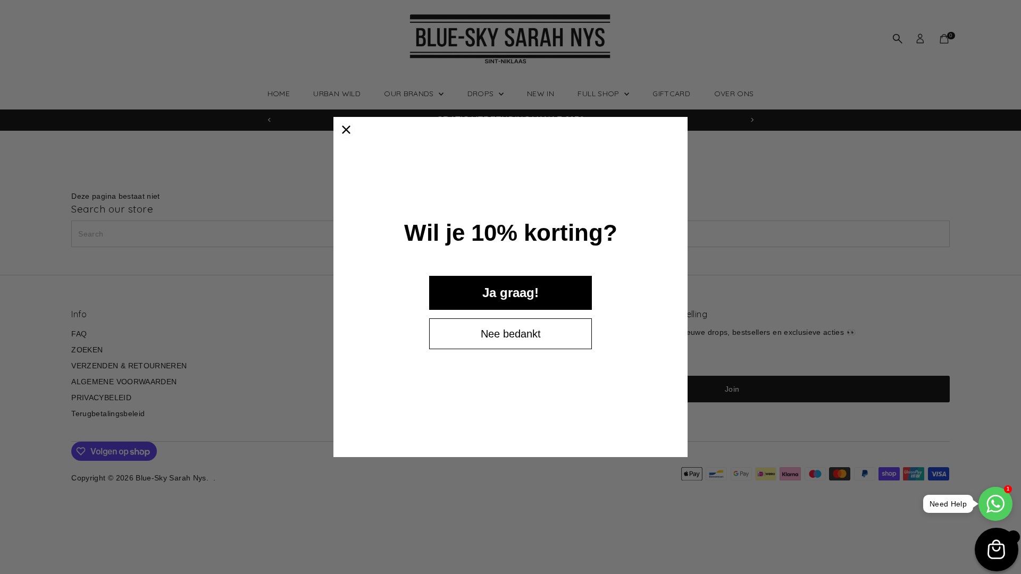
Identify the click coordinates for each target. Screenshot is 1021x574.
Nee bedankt (511, 334)
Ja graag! (510, 292)
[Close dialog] (346, 129)
